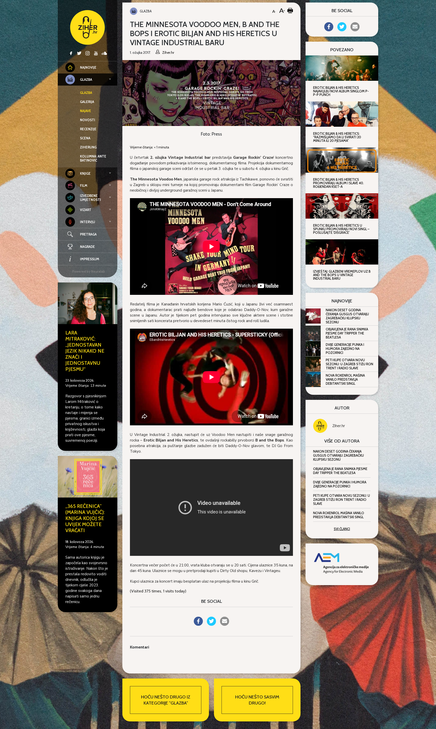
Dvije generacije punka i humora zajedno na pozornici (345, 349)
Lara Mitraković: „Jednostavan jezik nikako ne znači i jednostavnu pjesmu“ (84, 351)
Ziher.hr (338, 425)
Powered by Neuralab (88, 271)
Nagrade (87, 247)
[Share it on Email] (224, 624)
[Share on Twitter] (211, 624)
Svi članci (342, 529)
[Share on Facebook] (198, 624)
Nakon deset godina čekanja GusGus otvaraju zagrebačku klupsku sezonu (347, 316)
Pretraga (88, 234)
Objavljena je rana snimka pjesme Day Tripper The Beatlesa (347, 333)
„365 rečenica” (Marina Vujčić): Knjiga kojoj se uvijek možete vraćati (85, 518)
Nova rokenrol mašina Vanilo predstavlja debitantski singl (345, 379)
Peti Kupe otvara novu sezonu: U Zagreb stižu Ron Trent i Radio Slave (349, 364)
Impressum (89, 259)
